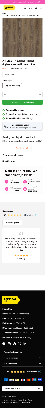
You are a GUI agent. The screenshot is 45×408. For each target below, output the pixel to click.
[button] (36, 8)
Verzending (22, 400)
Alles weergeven (12, 223)
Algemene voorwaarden (10, 402)
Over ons (5, 400)
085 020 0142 (14, 183)
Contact (13, 400)
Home (4, 13)
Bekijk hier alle (22, 148)
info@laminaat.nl (34, 183)
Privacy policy (25, 402)
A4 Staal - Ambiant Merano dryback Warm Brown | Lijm (20, 15)
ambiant (5, 68)
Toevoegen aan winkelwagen (22, 102)
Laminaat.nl (12, 396)
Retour (30, 400)
